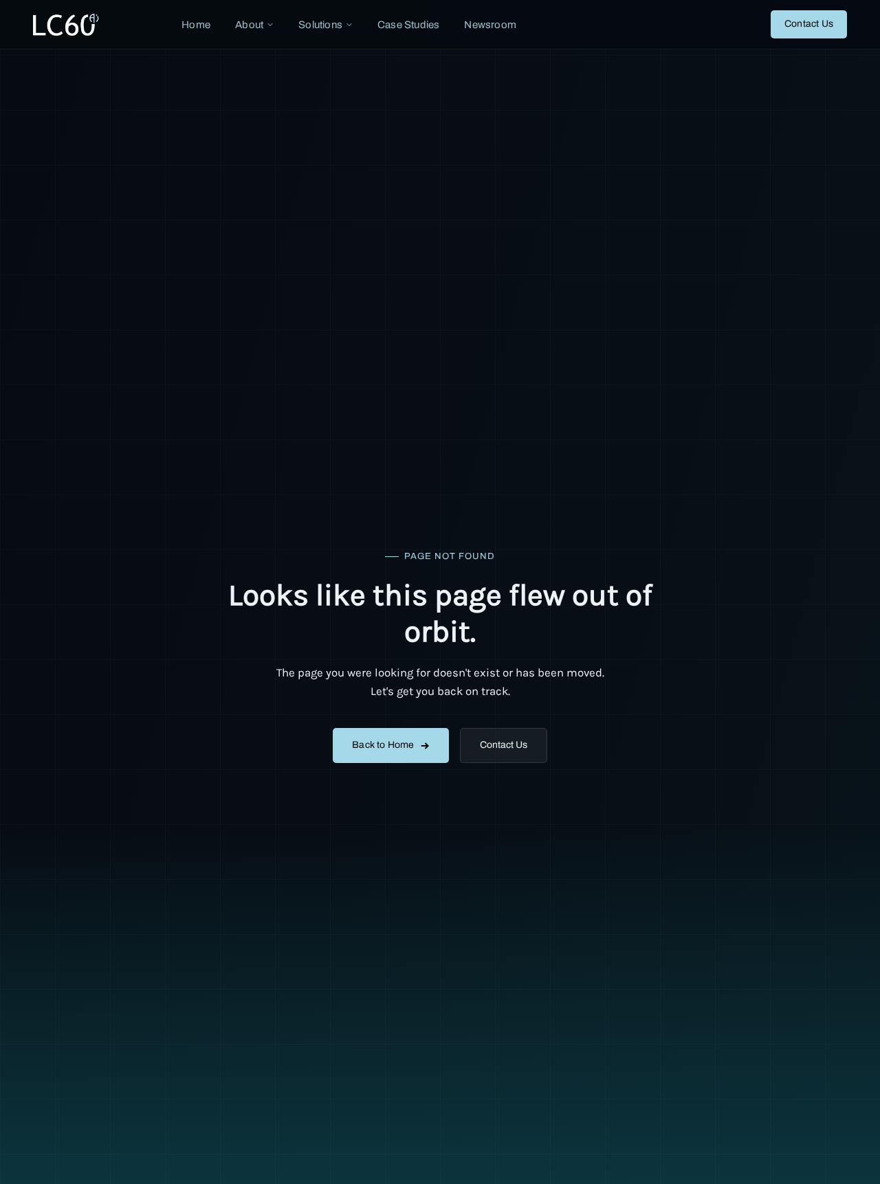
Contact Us (808, 24)
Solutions (320, 24)
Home (196, 24)
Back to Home (383, 745)
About (249, 24)
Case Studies (408, 24)
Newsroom (490, 24)
